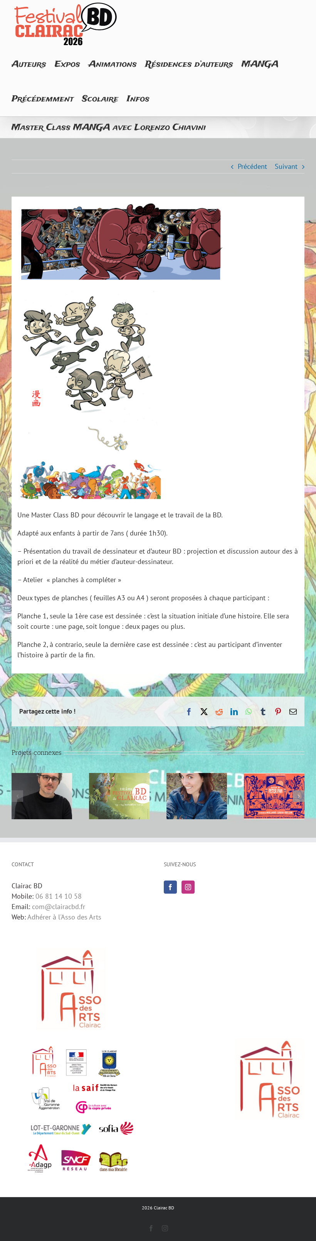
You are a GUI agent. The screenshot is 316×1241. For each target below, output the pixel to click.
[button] (17, 796)
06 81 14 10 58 (58, 896)
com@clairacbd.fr (58, 906)
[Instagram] (188, 887)
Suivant (286, 166)
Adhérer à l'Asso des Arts (64, 917)
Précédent (252, 166)
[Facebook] (170, 887)
